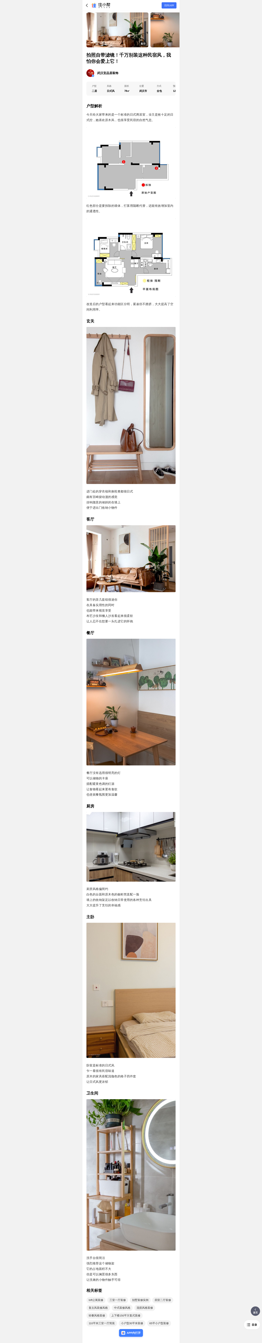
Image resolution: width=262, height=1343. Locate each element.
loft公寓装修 (96, 1300)
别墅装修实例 (140, 1300)
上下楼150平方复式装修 (125, 1315)
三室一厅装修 (117, 1300)
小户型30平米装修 (132, 1323)
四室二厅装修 (163, 1300)
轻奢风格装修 (97, 1315)
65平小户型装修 (159, 1323)
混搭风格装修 (145, 1307)
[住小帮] (100, 5)
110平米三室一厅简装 (102, 1323)
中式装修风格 (122, 1307)
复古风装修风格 (98, 1307)
